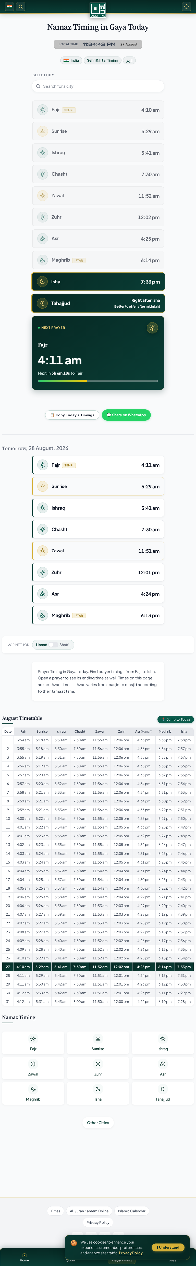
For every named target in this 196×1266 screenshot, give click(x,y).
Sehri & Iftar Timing (102, 60)
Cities (55, 1211)
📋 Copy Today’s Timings (72, 415)
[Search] (20, 6)
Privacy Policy (98, 1222)
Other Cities (98, 1122)
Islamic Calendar (131, 1211)
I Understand (168, 1247)
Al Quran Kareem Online (89, 1211)
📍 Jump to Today (175, 719)
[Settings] (186, 6)
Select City (43, 75)
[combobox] (98, 86)
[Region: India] (9, 6)
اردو (129, 60)
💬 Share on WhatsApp (126, 414)
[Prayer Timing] (98, 10)
